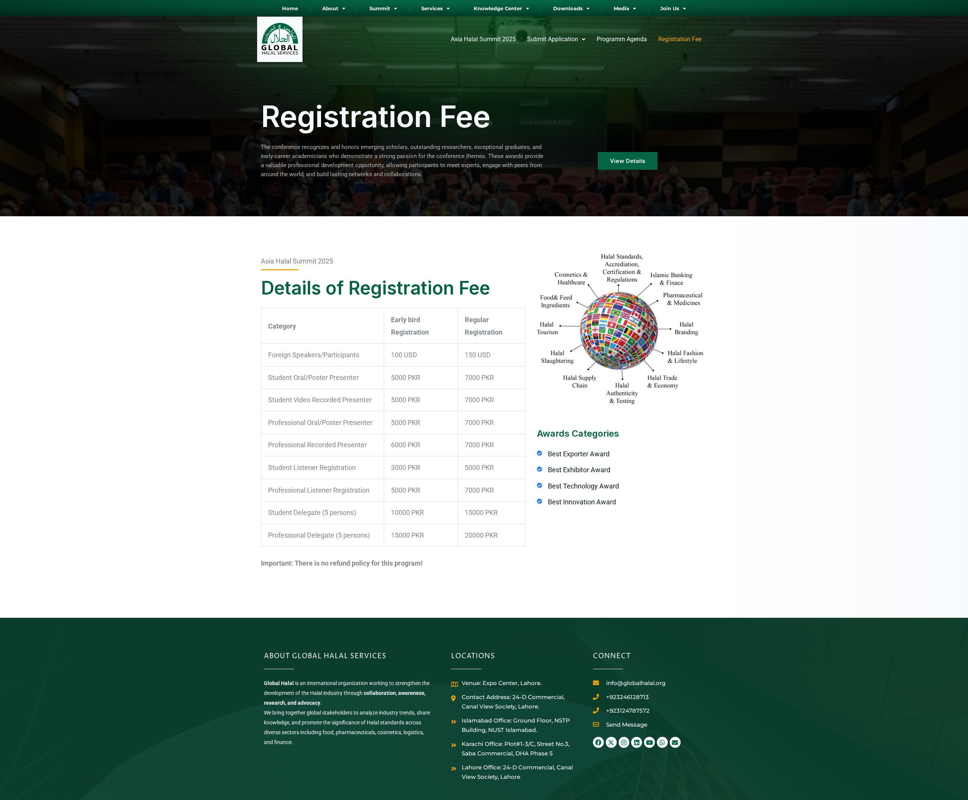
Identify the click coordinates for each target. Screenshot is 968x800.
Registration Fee (679, 39)
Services (432, 8)
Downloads (568, 8)
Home (290, 8)
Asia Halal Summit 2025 (483, 39)
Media (621, 8)
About (330, 8)
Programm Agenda (622, 39)
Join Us (669, 8)
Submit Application (552, 39)
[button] (556, 39)
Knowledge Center (498, 8)
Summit (379, 8)
